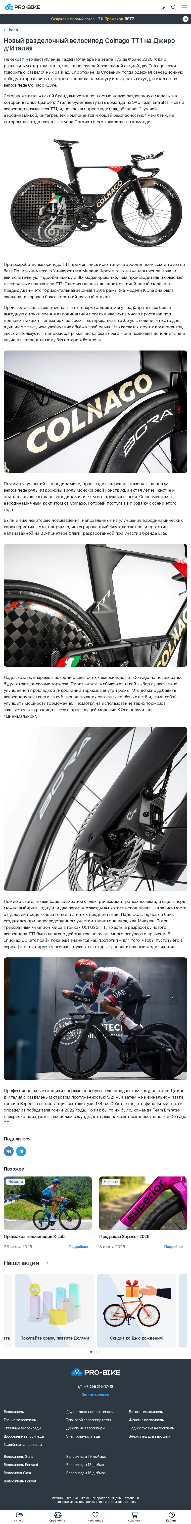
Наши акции (21, 1263)
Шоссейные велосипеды (24, 1436)
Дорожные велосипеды (85, 1428)
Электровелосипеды (83, 1436)
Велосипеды (14, 1412)
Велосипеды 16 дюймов (86, 1473)
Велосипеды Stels (18, 1457)
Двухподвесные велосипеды (90, 1412)
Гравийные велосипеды (23, 1445)
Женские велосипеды (146, 1420)
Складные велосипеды (22, 1428)
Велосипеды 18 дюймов (86, 1465)
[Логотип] (22, 7)
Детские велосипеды (146, 1412)
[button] (95, 19)
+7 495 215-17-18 (98, 1386)
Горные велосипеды (20, 1420)
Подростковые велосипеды (151, 1428)
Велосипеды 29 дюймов (86, 1457)
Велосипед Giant (17, 1473)
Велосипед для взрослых (149, 1436)
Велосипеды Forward (21, 1465)
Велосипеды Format (20, 1481)
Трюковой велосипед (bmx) (88, 1420)
